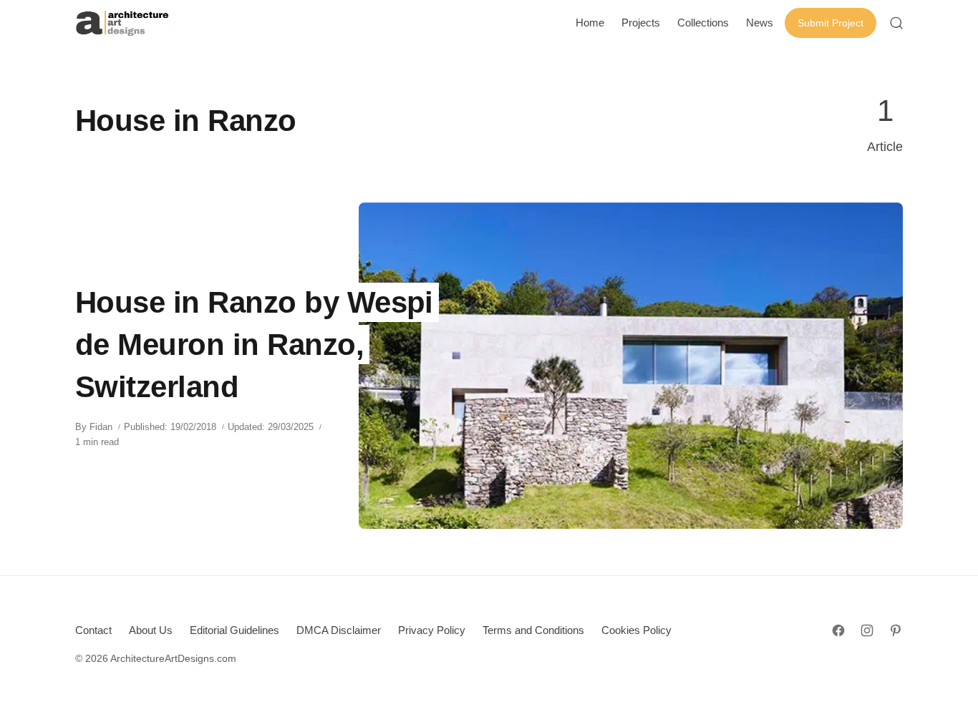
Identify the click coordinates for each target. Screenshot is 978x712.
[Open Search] (896, 23)
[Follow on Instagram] (867, 630)
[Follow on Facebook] (838, 630)
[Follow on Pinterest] (896, 630)
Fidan (100, 426)
